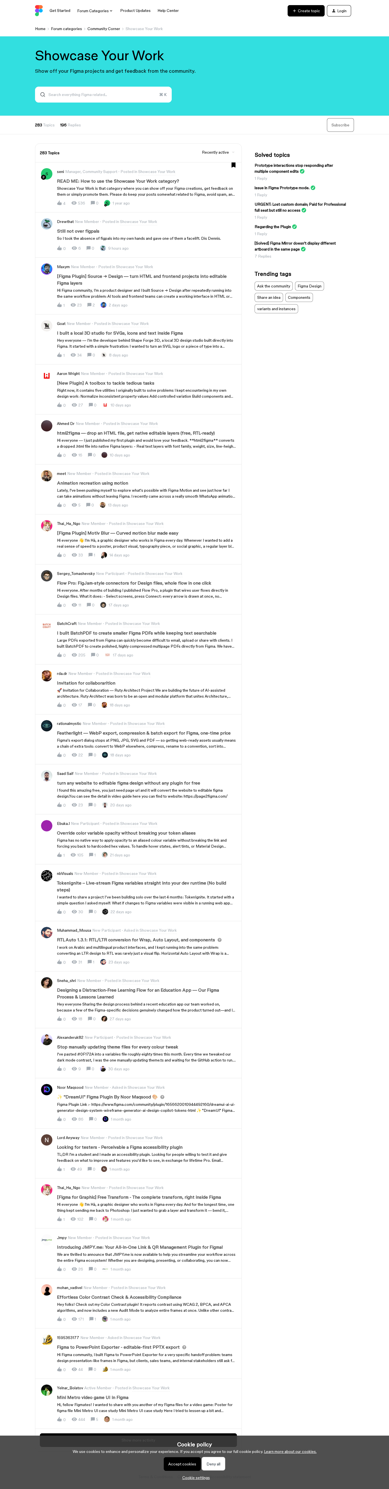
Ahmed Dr (66, 423)
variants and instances (276, 308)
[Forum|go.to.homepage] (39, 10)
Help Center (168, 10)
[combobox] (103, 95)
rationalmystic (69, 723)
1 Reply (261, 178)
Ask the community (273, 286)
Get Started (60, 10)
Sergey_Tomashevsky (76, 573)
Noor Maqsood (70, 1087)
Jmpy (62, 1237)
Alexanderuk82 (70, 1037)
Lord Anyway (68, 1137)
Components (299, 297)
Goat (61, 323)
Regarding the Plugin (273, 226)
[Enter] (40, 95)
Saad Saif (65, 773)
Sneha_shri (66, 980)
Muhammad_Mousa (74, 930)
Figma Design (310, 286)
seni (60, 171)
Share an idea (269, 297)
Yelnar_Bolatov (70, 1388)
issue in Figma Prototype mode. (282, 187)
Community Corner (103, 28)
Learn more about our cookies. (290, 1451)
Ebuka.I (63, 823)
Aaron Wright (68, 373)
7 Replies (263, 256)
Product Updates (135, 10)
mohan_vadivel (69, 1287)
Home (40, 28)
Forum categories (66, 28)
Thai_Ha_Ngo (68, 523)
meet (61, 473)
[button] (194, 1477)
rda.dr (62, 673)
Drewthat (65, 221)
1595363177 (68, 1337)
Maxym (63, 266)
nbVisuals (65, 873)
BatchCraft (67, 623)
